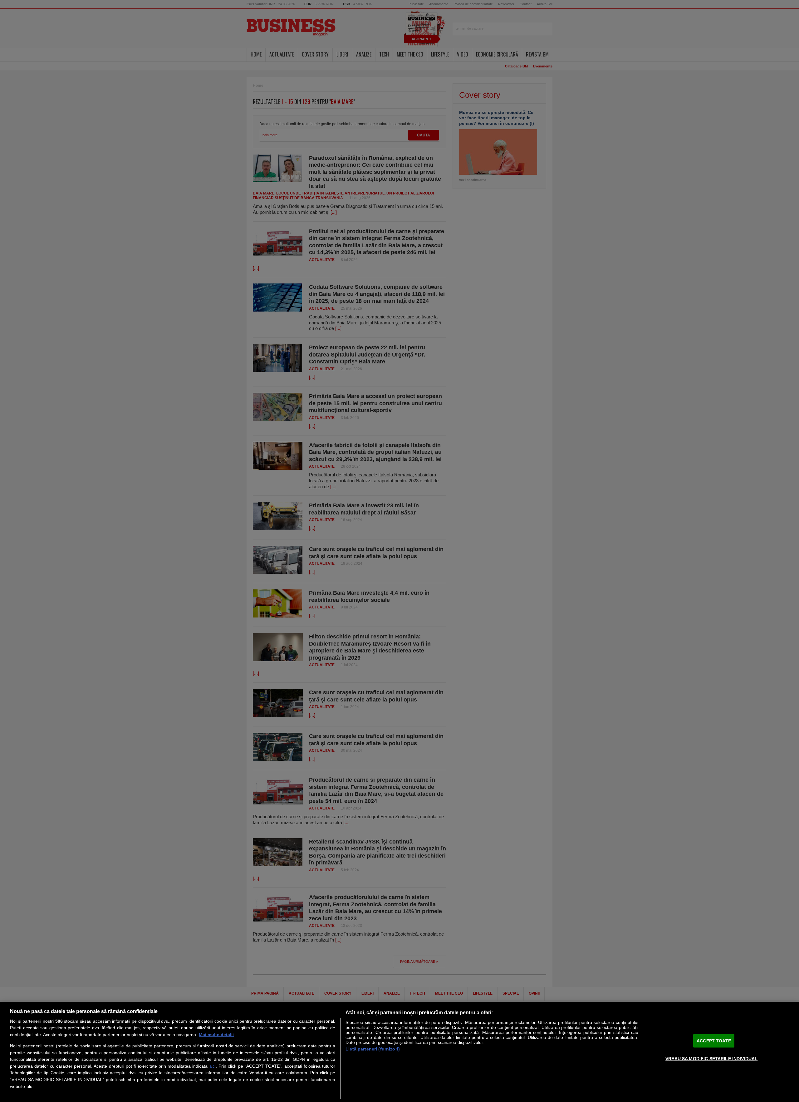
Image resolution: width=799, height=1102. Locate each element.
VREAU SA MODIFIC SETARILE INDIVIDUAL (711, 1058)
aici (212, 1066)
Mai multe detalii (216, 1034)
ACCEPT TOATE (714, 1040)
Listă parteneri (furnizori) (373, 1048)
